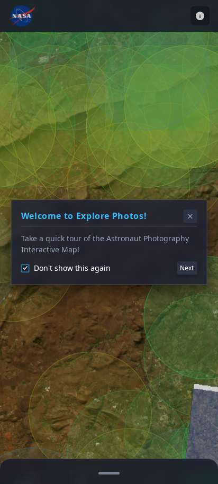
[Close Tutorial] (190, 216)
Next (187, 267)
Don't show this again (72, 268)
